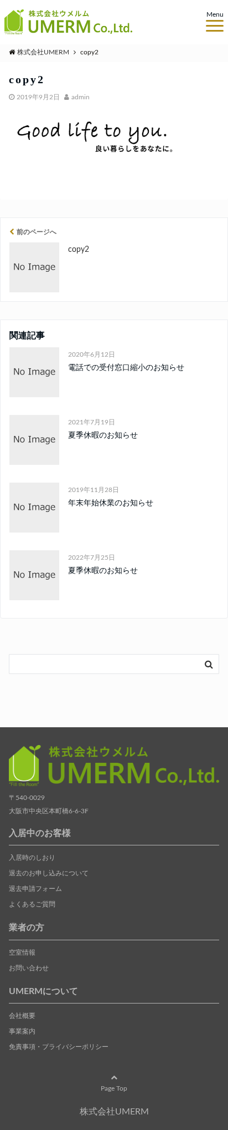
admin (80, 97)
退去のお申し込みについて (49, 873)
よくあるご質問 (32, 904)
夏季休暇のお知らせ (103, 435)
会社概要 (22, 1015)
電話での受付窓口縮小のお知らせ (126, 368)
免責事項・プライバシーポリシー (58, 1046)
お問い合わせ (29, 968)
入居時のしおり (32, 857)
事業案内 (22, 1031)
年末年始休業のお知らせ (110, 503)
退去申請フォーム (35, 888)
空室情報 (22, 952)
